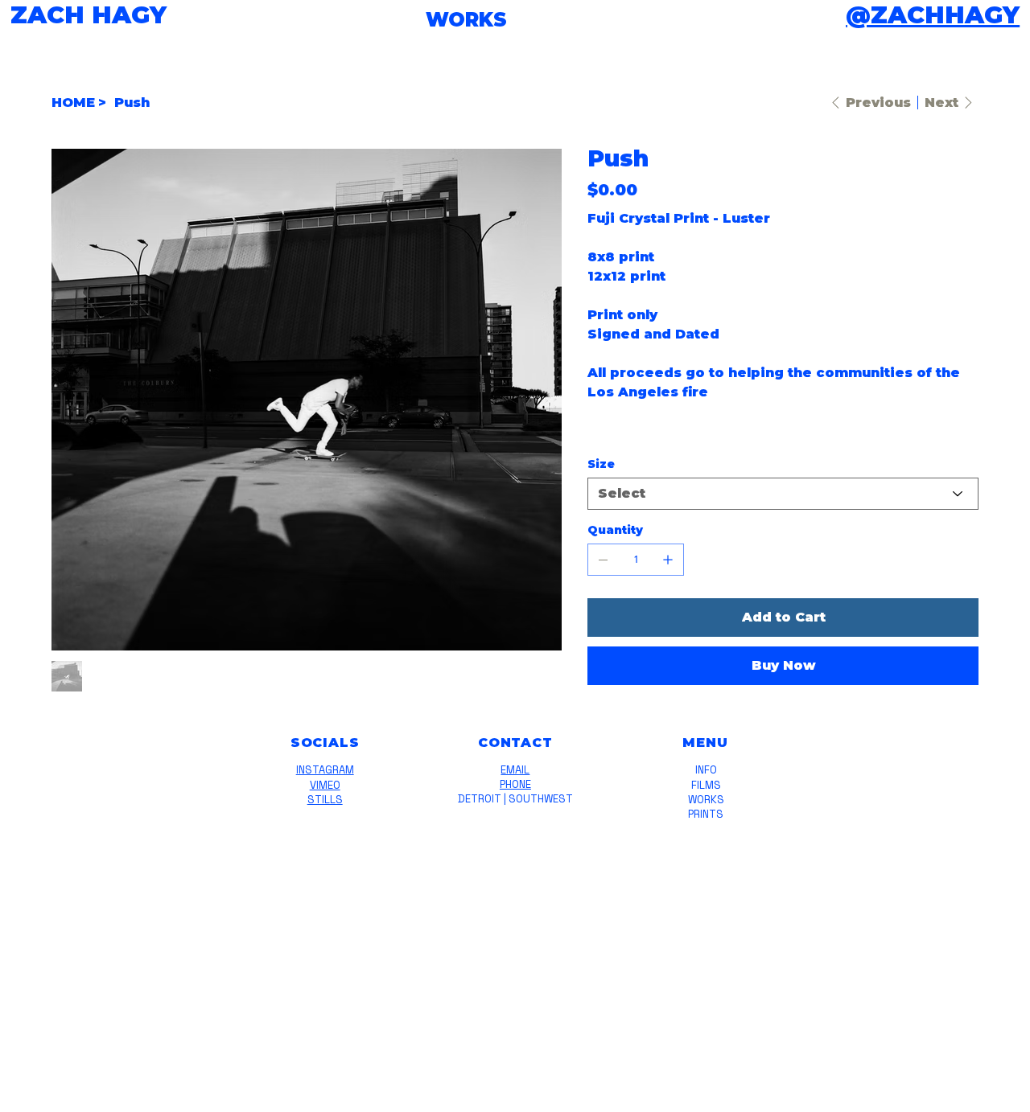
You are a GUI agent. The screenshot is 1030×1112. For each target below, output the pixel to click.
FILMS (706, 785)
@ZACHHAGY (933, 15)
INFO (706, 770)
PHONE (515, 784)
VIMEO (325, 785)
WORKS (706, 799)
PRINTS (705, 814)
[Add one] (668, 560)
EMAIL (515, 770)
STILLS (325, 799)
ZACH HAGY (88, 15)
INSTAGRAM (325, 770)
